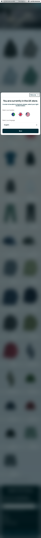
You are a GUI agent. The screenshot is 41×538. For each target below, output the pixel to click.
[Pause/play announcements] (1, 1)
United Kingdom (35, 1)
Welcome (33, 95)
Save (20, 131)
